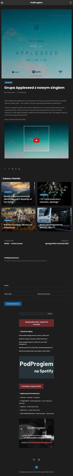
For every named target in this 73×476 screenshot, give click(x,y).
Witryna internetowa (44, 294)
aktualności (8, 82)
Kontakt (51, 472)
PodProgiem (36, 2)
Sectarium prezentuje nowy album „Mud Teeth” (34, 351)
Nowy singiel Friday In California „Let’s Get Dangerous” (33, 343)
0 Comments (22, 92)
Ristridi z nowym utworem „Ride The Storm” (33, 339)
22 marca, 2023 (10, 92)
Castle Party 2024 (32, 407)
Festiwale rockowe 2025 (31, 386)
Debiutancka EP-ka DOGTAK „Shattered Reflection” (36, 348)
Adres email (8, 294)
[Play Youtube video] (36, 141)
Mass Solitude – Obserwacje (45, 413)
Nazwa (6, 285)
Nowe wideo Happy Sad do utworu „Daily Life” (34, 335)
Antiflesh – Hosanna (33, 397)
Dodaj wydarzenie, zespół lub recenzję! (36, 323)
